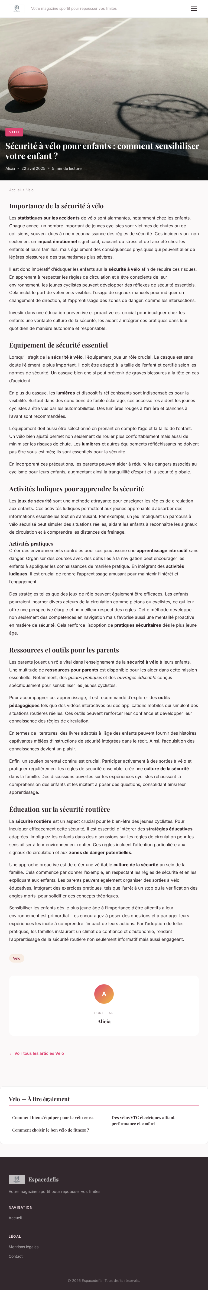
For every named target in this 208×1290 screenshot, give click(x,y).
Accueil (15, 190)
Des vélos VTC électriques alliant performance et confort (143, 1120)
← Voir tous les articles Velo (36, 1053)
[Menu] (193, 8)
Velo (14, 132)
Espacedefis (43, 1179)
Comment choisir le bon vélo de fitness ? (50, 1130)
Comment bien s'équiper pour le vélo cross (52, 1117)
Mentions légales (23, 1246)
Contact (16, 1256)
